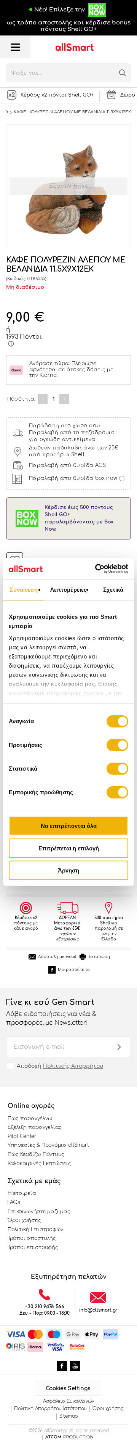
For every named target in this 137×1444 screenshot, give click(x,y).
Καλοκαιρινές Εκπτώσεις (39, 1163)
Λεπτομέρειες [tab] (68, 589)
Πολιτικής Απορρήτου (73, 1066)
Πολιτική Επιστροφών (35, 1229)
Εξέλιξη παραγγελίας (35, 1127)
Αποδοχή (60, 1066)
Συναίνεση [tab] (24, 589)
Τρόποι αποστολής (32, 1238)
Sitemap (68, 1416)
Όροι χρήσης (24, 1220)
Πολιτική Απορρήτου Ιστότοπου (50, 1408)
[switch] (117, 745)
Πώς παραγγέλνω (30, 1118)
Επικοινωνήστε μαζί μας (39, 1211)
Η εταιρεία (22, 1193)
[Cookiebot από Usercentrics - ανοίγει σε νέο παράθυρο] (96, 568)
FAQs (14, 1202)
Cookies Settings (68, 1388)
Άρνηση (68, 870)
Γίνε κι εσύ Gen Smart (51, 1012)
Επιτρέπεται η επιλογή (68, 848)
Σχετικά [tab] (113, 589)
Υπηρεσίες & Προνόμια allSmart (48, 1145)
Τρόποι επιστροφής (33, 1247)
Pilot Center (22, 1136)
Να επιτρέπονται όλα (69, 826)
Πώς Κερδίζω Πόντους (36, 1154)
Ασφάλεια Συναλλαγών (68, 1401)
